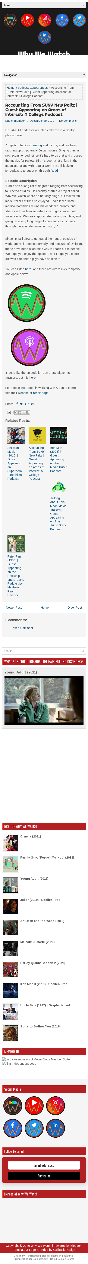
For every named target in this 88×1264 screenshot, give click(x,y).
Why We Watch (44, 54)
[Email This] (15, 412)
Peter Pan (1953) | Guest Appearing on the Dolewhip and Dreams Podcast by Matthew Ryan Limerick (15, 576)
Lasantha (67, 1255)
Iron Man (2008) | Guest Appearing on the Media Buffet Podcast (58, 459)
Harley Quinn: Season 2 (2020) (43, 963)
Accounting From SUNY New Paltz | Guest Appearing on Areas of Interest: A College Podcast (41, 110)
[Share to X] (24, 412)
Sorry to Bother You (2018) (40, 1026)
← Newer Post (12, 607)
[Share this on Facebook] (17, 404)
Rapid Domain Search (62, 1259)
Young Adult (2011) (20, 672)
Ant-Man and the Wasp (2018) (42, 921)
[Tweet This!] (21, 404)
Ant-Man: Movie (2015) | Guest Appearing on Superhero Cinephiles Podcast (14, 463)
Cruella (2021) (30, 836)
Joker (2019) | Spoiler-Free (40, 900)
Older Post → (76, 607)
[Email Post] (8, 412)
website (23, 393)
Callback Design (64, 1249)
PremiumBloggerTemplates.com (30, 1259)
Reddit (55, 170)
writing (37, 145)
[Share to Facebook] (28, 412)
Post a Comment (22, 628)
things (53, 145)
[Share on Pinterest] (32, 404)
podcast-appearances (33, 87)
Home (11, 87)
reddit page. (41, 393)
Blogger (75, 1245)
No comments (68, 120)
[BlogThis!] (20, 412)
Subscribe (44, 1175)
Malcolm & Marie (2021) (37, 942)
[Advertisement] (44, 775)
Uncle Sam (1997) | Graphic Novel (45, 1005)
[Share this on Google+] (27, 404)
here (19, 135)
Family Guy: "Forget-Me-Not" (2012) (47, 857)
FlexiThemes (32, 1255)
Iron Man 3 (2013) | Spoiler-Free (43, 984)
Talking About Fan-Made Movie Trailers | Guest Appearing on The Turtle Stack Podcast (58, 513)
